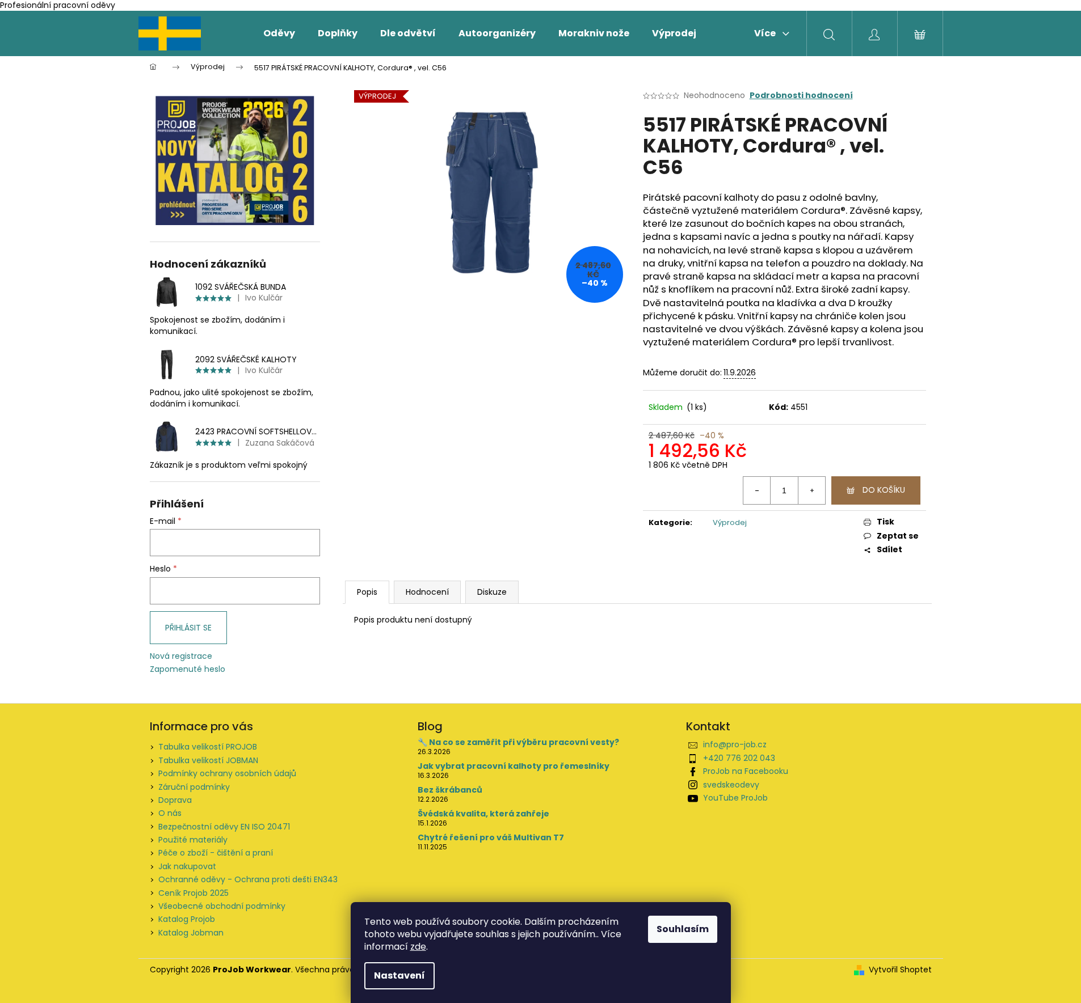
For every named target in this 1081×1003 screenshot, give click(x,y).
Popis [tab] (367, 592)
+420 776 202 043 (739, 758)
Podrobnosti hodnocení (801, 95)
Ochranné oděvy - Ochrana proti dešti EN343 (248, 879)
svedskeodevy (731, 784)
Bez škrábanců (450, 790)
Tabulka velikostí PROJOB (207, 746)
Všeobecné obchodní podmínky (221, 906)
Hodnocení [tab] (427, 592)
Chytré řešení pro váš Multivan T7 (491, 837)
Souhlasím (683, 929)
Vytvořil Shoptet (900, 969)
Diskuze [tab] (492, 592)
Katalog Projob (186, 919)
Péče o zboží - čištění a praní (215, 852)
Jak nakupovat (187, 866)
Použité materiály (193, 839)
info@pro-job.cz (735, 744)
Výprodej (730, 522)
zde (418, 946)
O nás (170, 813)
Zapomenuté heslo (187, 669)
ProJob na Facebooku (745, 771)
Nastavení (399, 975)
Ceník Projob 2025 (193, 893)
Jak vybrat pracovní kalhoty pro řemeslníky (513, 766)
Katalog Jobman (191, 932)
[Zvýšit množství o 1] (811, 490)
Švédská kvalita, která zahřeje (483, 814)
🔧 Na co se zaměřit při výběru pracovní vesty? (518, 742)
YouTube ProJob (735, 797)
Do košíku (884, 490)
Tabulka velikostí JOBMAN (208, 760)
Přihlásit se (188, 627)
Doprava (175, 800)
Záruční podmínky (194, 787)
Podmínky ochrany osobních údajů (227, 773)
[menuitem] (279, 33)
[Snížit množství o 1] (757, 490)
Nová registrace (181, 656)
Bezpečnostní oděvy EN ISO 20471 (224, 826)
